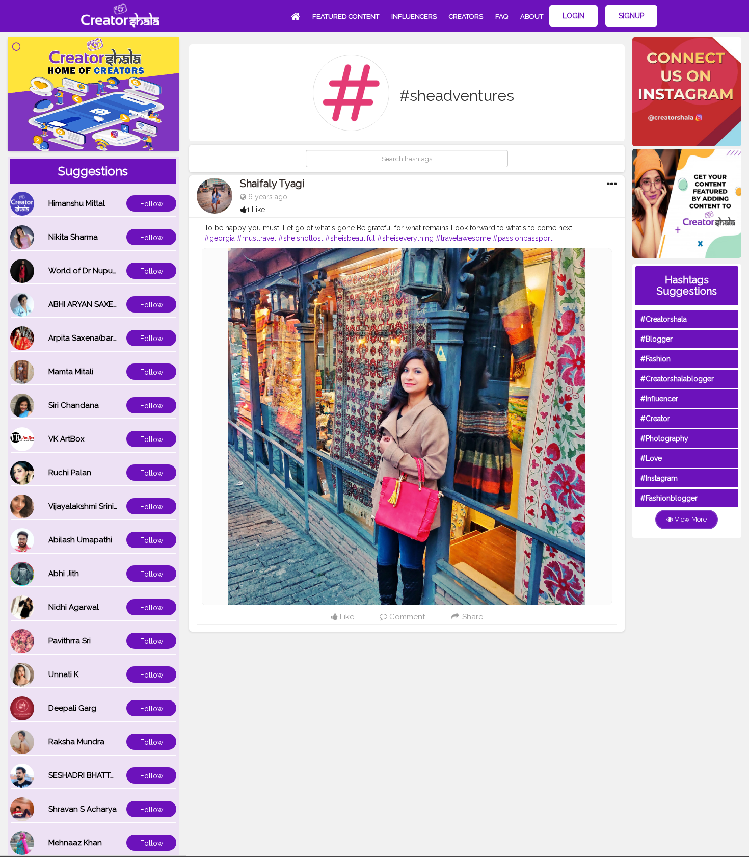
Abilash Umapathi (80, 539)
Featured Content (345, 16)
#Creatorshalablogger (677, 379)
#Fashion (655, 359)
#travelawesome (463, 238)
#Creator (655, 418)
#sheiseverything (405, 238)
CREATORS (466, 16)
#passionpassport (522, 238)
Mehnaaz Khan (75, 842)
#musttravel (256, 238)
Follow (151, 204)
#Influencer (659, 399)
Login (573, 16)
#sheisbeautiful (350, 238)
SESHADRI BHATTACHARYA (96, 775)
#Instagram (659, 478)
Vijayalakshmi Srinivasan (91, 506)
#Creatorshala (663, 319)
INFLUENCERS (414, 16)
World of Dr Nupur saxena (95, 270)
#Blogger (656, 339)
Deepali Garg (72, 708)
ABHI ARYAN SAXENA (86, 304)
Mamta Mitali (70, 371)
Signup (631, 16)
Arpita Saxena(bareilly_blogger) (106, 338)
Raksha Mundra (76, 741)
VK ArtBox (66, 439)
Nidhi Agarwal (73, 607)
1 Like (256, 209)
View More (690, 519)
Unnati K (63, 674)
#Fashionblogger (669, 498)
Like (346, 616)
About (531, 16)
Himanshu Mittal (76, 203)
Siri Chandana (73, 405)
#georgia (219, 238)
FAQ (501, 16)
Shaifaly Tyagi (272, 183)
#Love (651, 458)
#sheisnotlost (300, 238)
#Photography (664, 438)
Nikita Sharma (73, 237)
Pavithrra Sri (69, 640)
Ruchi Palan (69, 472)
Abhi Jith (63, 573)
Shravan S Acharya (82, 809)
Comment (406, 616)
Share (471, 616)
